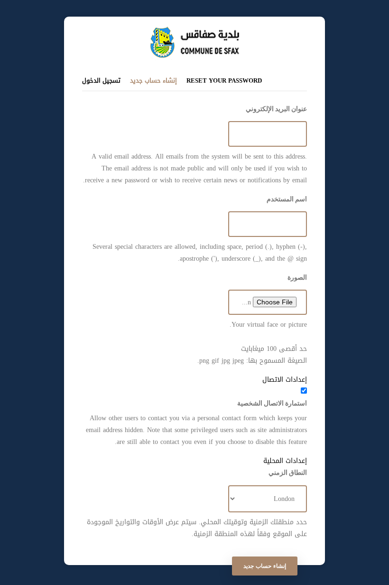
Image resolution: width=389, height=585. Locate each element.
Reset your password (224, 80)
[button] (194, 380)
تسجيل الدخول (101, 80)
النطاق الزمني (288, 472)
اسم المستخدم (287, 199)
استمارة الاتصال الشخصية (272, 403)
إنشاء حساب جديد (153, 80)
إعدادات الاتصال (284, 379)
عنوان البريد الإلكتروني (276, 108)
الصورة (297, 277)
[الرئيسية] (195, 31)
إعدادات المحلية (285, 460)
